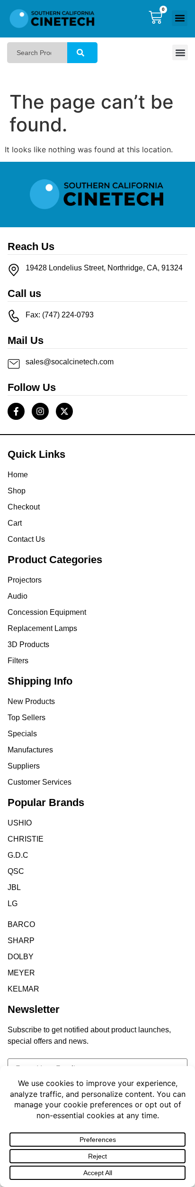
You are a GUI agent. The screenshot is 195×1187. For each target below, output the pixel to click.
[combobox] (37, 52)
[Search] (82, 52)
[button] (179, 18)
